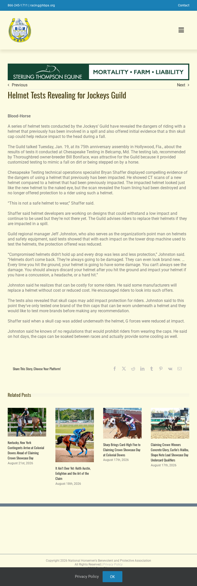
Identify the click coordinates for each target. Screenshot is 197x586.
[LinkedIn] (142, 368)
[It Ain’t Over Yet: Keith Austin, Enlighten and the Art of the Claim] (74, 410)
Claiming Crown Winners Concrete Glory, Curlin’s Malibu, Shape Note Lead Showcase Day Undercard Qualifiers (170, 452)
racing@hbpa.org (42, 5)
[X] (124, 368)
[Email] (179, 368)
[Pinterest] (160, 368)
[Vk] (170, 368)
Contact (183, 5)
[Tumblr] (151, 368)
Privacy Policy (113, 564)
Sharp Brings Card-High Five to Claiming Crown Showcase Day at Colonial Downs (122, 449)
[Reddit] (133, 368)
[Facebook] (114, 368)
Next (181, 85)
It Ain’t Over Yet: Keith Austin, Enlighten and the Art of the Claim (73, 473)
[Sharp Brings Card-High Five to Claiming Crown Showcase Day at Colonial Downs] (122, 410)
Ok (112, 576)
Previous (19, 85)
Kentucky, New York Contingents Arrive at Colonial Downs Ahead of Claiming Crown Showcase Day (26, 450)
